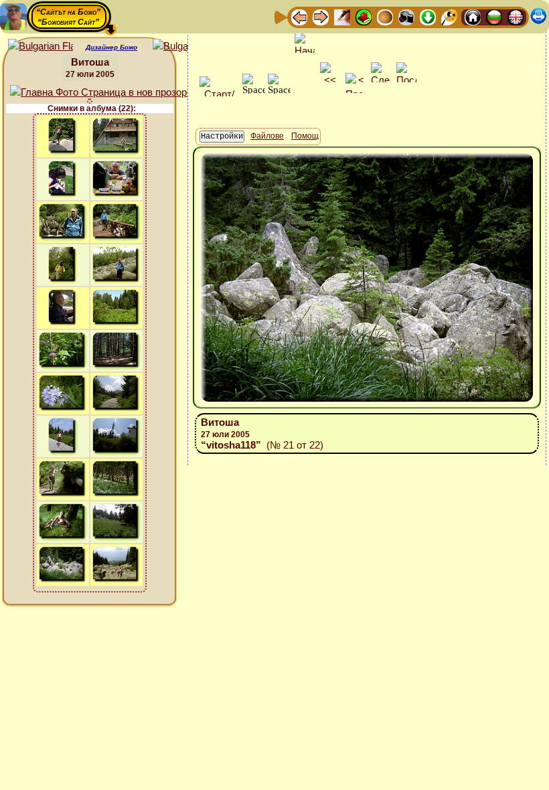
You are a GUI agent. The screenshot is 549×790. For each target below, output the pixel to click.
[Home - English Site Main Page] (515, 16)
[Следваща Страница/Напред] (321, 16)
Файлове (267, 136)
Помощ (305, 136)
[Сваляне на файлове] (428, 16)
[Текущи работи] (385, 16)
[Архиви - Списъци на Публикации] (342, 16)
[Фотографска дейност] (406, 16)
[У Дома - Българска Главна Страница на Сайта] (494, 16)
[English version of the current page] (40, 46)
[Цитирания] (364, 16)
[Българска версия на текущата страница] (185, 46)
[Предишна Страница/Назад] (299, 16)
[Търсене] (449, 16)
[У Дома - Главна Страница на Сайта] (473, 16)
